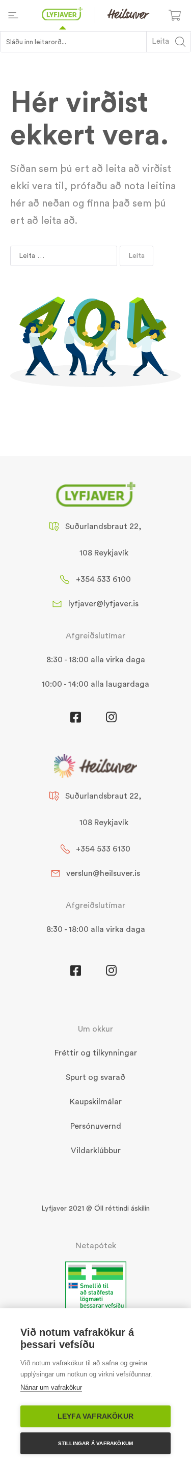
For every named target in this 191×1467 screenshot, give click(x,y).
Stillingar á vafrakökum (95, 1443)
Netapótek (95, 1246)
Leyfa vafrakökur (95, 1416)
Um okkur (95, 1029)
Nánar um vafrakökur (51, 1387)
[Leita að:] (63, 256)
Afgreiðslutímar (95, 636)
